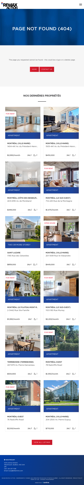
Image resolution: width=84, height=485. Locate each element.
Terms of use (35, 479)
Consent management (47, 479)
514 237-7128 (12, 468)
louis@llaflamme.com (15, 471)
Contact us (46, 69)
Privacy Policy (77, 478)
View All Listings (42, 442)
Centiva (46, 482)
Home (34, 69)
